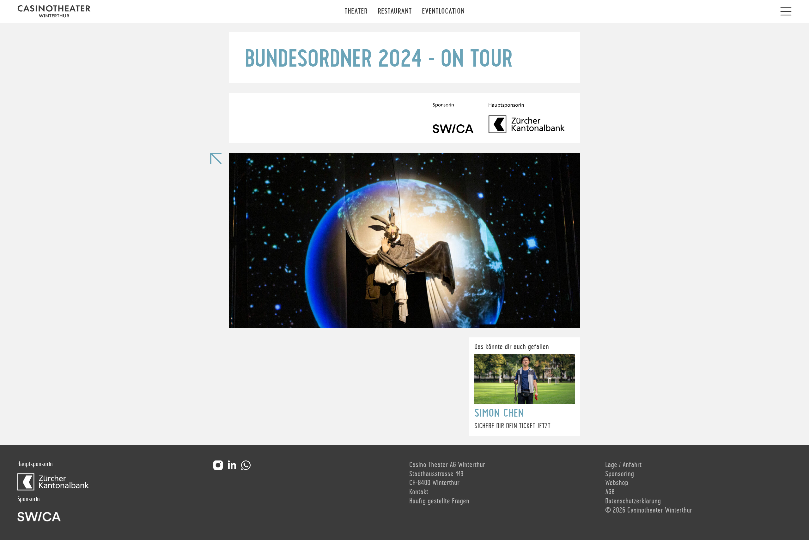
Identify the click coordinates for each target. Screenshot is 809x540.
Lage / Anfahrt (623, 465)
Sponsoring (619, 474)
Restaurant (395, 11)
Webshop (616, 483)
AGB (610, 492)
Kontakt (418, 492)
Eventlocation (443, 11)
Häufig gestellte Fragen (439, 501)
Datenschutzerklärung (633, 501)
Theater (356, 11)
